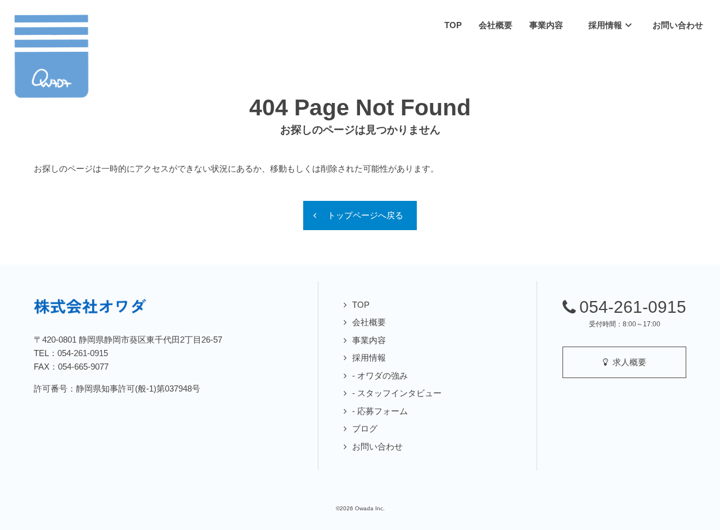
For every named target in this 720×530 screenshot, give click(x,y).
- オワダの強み (380, 375)
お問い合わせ (377, 446)
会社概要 (369, 322)
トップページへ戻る (365, 215)
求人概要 (627, 362)
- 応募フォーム (380, 411)
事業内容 (369, 340)
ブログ (364, 428)
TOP (361, 304)
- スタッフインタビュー (397, 393)
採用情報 (369, 357)
